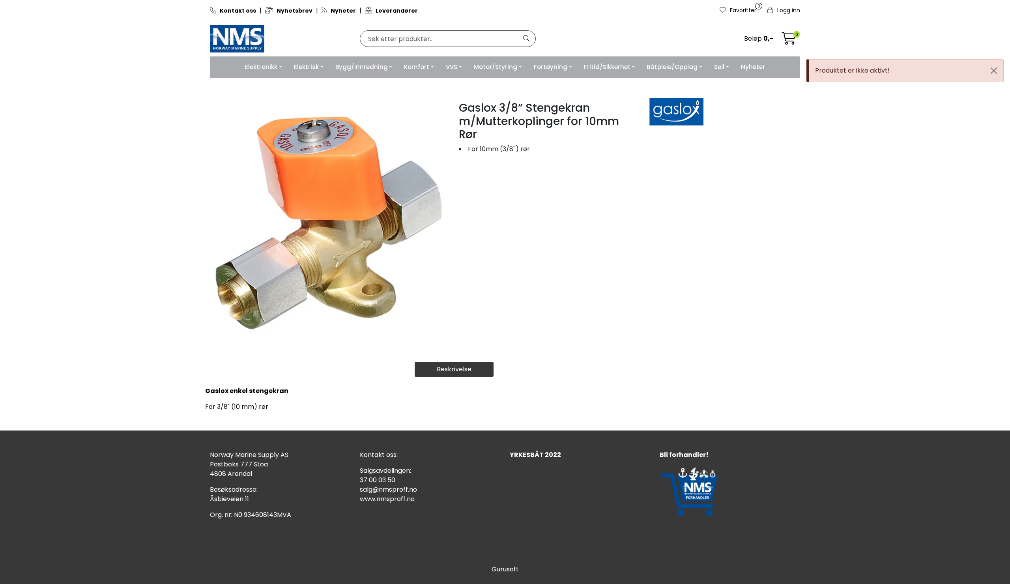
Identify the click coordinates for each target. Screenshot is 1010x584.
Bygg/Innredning (361, 67)
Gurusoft (505, 569)
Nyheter (753, 67)
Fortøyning (550, 67)
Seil (719, 67)
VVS (451, 67)
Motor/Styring (495, 67)
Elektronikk (261, 67)
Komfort (416, 67)
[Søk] (526, 39)
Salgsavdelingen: (385, 470)
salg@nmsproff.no (388, 489)
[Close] (993, 71)
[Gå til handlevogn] (789, 40)
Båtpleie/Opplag (672, 67)
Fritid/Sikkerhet (607, 67)
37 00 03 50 (377, 480)
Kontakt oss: (379, 454)
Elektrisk (306, 67)
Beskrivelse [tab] (454, 369)
